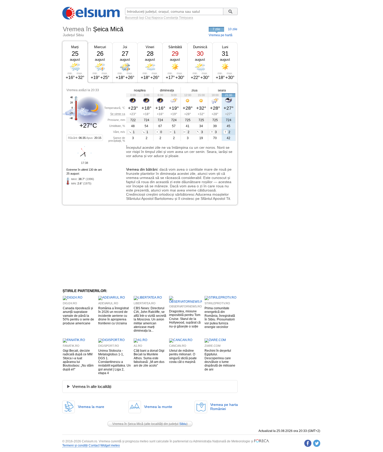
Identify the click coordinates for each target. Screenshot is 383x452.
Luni (225, 47)
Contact (94, 445)
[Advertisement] (105, 246)
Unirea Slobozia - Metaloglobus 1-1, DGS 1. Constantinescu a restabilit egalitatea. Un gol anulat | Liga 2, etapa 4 (114, 362)
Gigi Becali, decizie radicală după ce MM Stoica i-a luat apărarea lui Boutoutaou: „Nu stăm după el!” (78, 360)
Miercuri (100, 47)
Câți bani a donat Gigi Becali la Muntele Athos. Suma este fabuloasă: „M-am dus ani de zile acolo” (149, 358)
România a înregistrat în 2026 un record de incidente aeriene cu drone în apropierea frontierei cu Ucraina (113, 315)
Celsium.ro (89, 441)
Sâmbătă (175, 47)
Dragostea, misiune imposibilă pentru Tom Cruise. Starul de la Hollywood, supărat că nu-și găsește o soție (185, 318)
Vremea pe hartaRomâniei (224, 407)
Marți (75, 47)
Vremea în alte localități (91, 386)
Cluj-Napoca (154, 18)
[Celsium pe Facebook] (307, 443)
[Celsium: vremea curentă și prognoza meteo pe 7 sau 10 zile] (91, 18)
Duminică (200, 47)
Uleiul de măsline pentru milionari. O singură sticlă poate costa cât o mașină (183, 356)
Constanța (171, 18)
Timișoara (186, 18)
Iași (141, 18)
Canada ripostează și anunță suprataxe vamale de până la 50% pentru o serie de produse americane (78, 315)
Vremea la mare (91, 407)
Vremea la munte (158, 407)
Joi (125, 47)
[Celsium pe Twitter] (316, 443)
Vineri (150, 47)
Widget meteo (110, 445)
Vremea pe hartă (220, 35)
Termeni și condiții (75, 445)
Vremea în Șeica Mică (127, 424)
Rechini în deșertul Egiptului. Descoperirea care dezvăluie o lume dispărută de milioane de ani (220, 360)
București (131, 18)
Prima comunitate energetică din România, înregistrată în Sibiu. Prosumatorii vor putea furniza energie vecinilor (220, 317)
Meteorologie (240, 441)
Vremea (132, 169)
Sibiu (183, 424)
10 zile (232, 29)
